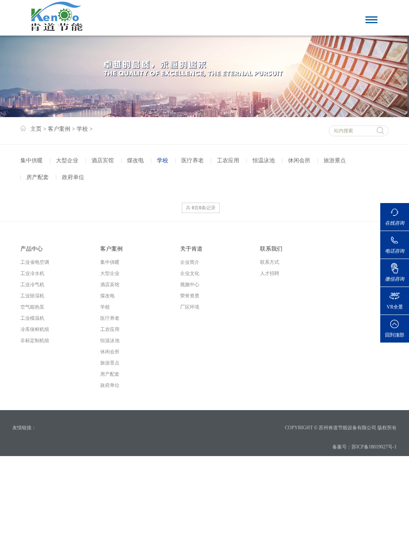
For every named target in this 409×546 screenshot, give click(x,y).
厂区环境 (189, 307)
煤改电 (135, 160)
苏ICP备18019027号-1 (374, 447)
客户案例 (59, 129)
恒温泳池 (263, 160)
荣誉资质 (189, 296)
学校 (82, 129)
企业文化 (189, 273)
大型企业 (67, 160)
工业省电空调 (34, 262)
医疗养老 (192, 160)
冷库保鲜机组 (34, 329)
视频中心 (189, 284)
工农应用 (228, 160)
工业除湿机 (32, 296)
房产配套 (37, 177)
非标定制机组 (34, 340)
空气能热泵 (32, 307)
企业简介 (189, 262)
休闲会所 (299, 160)
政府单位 (73, 177)
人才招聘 (269, 273)
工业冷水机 (32, 273)
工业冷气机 (32, 284)
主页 (36, 129)
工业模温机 (32, 318)
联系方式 (269, 262)
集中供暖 (31, 160)
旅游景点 (335, 160)
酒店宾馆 (102, 160)
